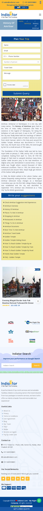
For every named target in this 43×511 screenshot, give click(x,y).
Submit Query (21, 93)
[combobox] (5, 56)
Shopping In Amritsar (12, 216)
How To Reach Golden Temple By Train (18, 247)
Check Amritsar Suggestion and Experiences (20, 202)
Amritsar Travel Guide (12, 233)
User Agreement (9, 419)
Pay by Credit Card (10, 434)
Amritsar (27, 23)
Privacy (6, 413)
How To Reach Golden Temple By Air (17, 243)
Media (6, 429)
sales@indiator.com (11, 2)
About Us (7, 411)
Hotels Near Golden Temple (14, 254)
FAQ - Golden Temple (12, 257)
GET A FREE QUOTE (22, 509)
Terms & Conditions (11, 416)
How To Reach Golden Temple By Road (18, 250)
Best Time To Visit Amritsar (14, 230)
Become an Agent (10, 432)
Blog (5, 421)
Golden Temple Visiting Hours (15, 240)
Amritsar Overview (11, 206)
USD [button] (23, 7)
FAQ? (5, 426)
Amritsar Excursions (11, 226)
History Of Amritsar (11, 209)
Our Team (7, 424)
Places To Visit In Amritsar (13, 213)
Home (21, 21)
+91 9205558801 (30, 2)
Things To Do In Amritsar (13, 223)
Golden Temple (10, 237)
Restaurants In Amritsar (13, 219)
